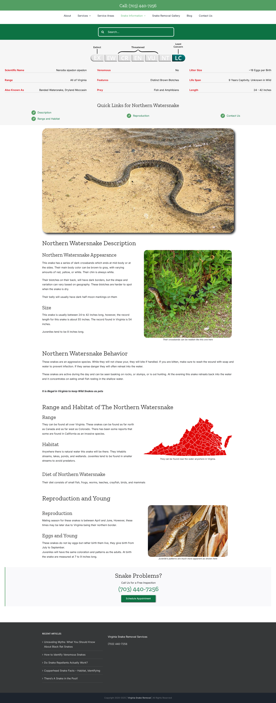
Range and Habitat (49, 118)
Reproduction (141, 115)
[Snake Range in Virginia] (188, 417)
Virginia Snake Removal (139, 697)
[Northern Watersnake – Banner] (138, 129)
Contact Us (233, 115)
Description (44, 112)
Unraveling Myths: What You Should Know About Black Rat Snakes (69, 644)
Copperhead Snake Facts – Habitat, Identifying (72, 670)
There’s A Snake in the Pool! (61, 678)
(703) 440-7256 (143, 5)
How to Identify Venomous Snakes (64, 654)
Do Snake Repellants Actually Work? (66, 662)
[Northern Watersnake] (188, 251)
